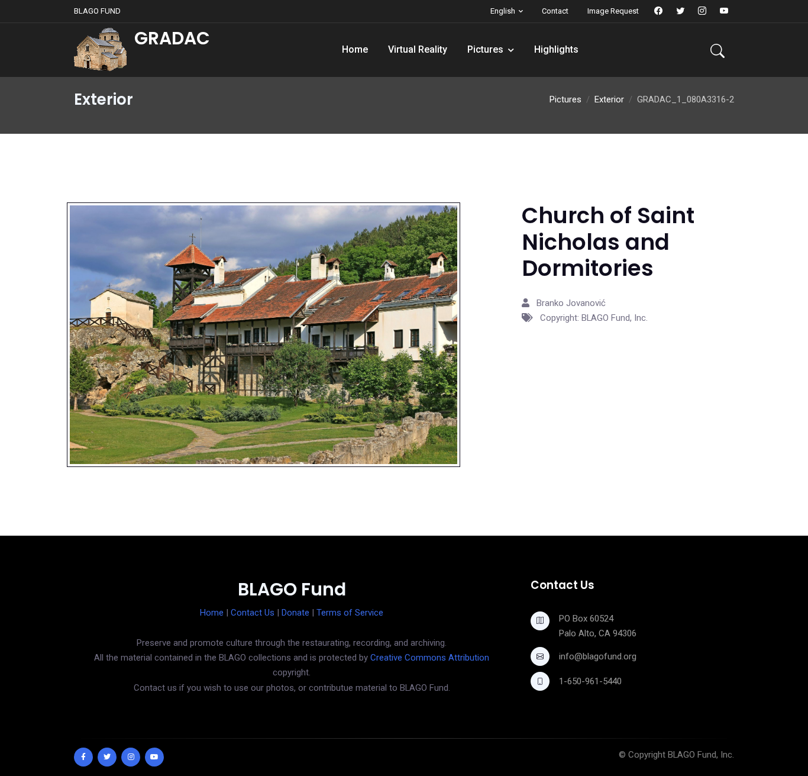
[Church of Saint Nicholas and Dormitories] (263, 334)
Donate (295, 612)
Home (355, 49)
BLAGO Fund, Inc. (701, 754)
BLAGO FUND (97, 11)
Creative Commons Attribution (429, 657)
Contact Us (252, 612)
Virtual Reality (417, 49)
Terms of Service (349, 612)
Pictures (485, 49)
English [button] (502, 11)
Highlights (556, 49)
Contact (555, 11)
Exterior (609, 99)
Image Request (613, 11)
